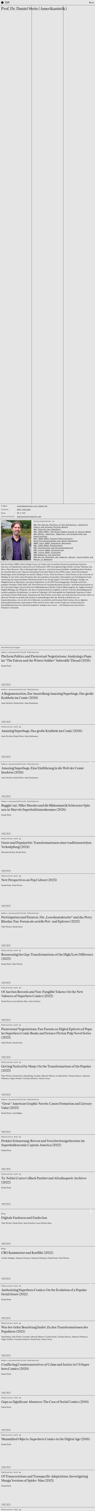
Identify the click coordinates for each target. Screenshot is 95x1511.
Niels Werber (17, 885)
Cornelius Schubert (30, 1079)
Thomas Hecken (75, 1076)
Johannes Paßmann (39, 1258)
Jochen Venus (44, 1079)
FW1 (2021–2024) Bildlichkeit (48, 545)
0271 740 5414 (24, 509)
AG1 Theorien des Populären (47, 529)
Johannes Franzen (23, 1258)
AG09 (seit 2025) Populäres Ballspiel (52, 543)
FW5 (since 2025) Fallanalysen (49, 550)
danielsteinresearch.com (29, 516)
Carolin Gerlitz (62, 1076)
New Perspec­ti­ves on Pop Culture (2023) (29, 880)
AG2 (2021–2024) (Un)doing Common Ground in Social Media (62, 532)
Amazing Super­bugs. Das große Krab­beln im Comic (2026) (41, 731)
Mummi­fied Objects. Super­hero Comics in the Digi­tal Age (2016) (45, 1439)
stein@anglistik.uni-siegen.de (32, 506)
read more (6, 684)
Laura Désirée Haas (20, 1001)
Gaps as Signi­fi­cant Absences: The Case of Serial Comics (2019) (45, 1402)
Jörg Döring (28, 1076)
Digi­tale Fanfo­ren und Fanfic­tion (24, 1218)
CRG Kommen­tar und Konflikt (47, 555)
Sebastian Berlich (8, 852)
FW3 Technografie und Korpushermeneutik (53, 548)
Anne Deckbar (7, 703)
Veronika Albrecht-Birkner (44, 1076)
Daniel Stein (6, 666)
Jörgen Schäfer (16, 1079)
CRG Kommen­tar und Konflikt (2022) (27, 1253)
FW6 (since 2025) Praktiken (47, 552)
